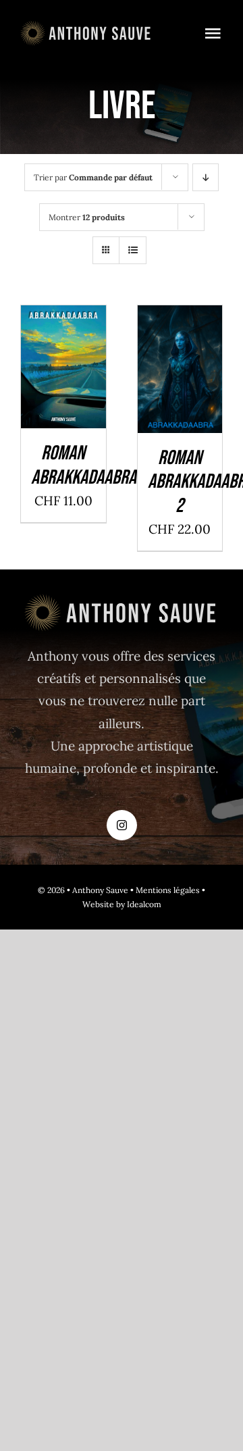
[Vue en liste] (132, 250)
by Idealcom (138, 904)
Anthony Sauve (100, 890)
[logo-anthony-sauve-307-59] (86, 26)
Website (98, 904)
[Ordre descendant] (205, 177)
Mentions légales (168, 890)
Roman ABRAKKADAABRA (83, 465)
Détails (63, 387)
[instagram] (122, 825)
